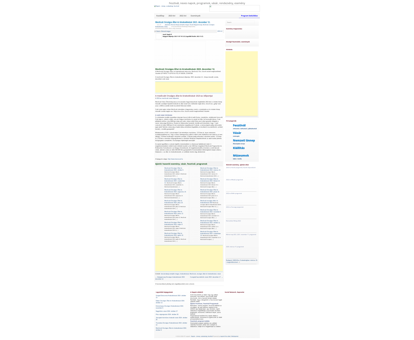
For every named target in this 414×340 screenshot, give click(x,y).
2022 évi (183, 16)
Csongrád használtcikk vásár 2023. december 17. (206, 277)
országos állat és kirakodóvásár (206, 274)
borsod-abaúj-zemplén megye (170, 274)
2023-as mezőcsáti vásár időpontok (168, 98)
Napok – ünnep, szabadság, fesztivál (202, 336)
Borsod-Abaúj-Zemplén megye (180, 25)
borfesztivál (244, 129)
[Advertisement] (189, 87)
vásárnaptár (236, 136)
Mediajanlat (234, 336)
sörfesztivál (236, 129)
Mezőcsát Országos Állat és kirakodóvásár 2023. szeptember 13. (210, 233)
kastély (240, 159)
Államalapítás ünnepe (239, 144)
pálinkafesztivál (252, 129)
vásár (219, 274)
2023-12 (219, 31)
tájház (234, 159)
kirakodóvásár (184, 274)
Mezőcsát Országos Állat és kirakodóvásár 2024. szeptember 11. (174, 181)
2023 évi (172, 16)
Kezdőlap (160, 16)
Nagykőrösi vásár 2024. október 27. (167, 311)
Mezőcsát (205, 25)
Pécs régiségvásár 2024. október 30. (167, 314)
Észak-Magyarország (196, 25)
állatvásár (167, 25)
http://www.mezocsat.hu (175, 159)
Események (195, 16)
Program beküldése (249, 16)
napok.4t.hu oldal (225, 336)
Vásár (166, 26)
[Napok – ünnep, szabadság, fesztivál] (166, 6)
